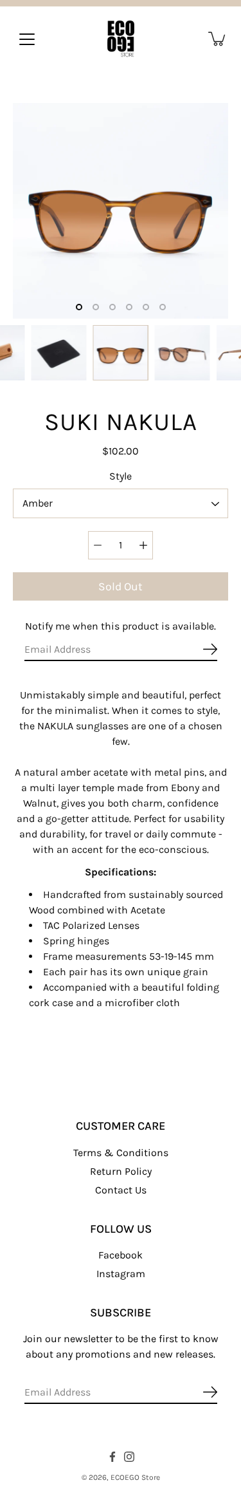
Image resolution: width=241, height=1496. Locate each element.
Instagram (120, 1273)
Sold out (120, 586)
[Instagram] (129, 1457)
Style (120, 476)
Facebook (120, 1255)
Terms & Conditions (120, 1152)
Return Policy (121, 1171)
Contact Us (121, 1190)
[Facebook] (112, 1457)
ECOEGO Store (135, 1477)
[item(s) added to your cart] (218, 38)
